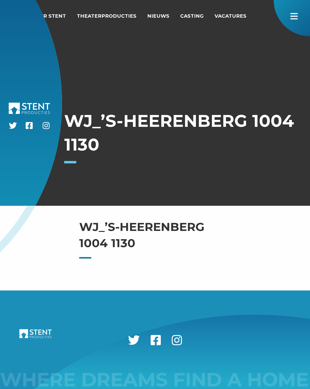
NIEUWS (158, 16)
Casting (192, 16)
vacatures (230, 16)
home (13, 16)
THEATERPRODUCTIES (106, 16)
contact (17, 24)
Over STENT (49, 16)
